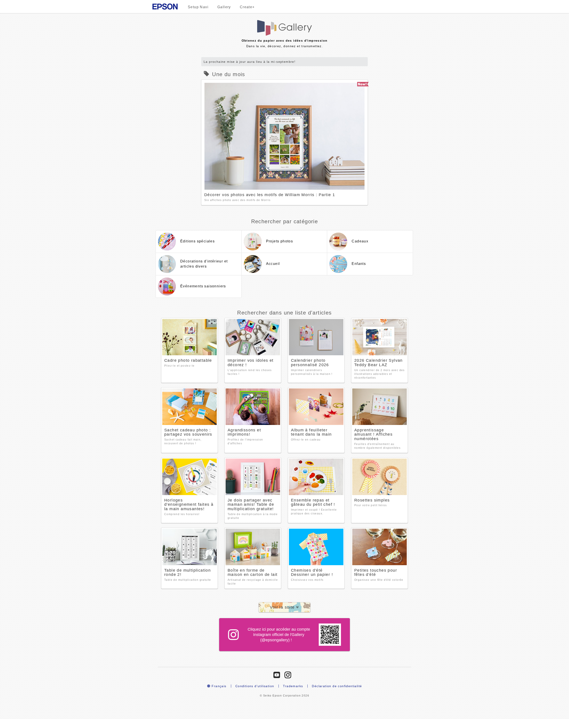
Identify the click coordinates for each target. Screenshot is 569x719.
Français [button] (218, 686)
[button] (284, 607)
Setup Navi (198, 7)
